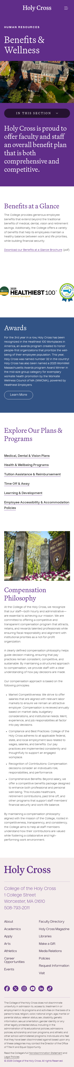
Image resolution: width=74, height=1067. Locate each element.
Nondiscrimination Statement (45, 1053)
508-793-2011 (17, 908)
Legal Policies (11, 1057)
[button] (66, 8)
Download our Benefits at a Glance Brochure (33, 250)
